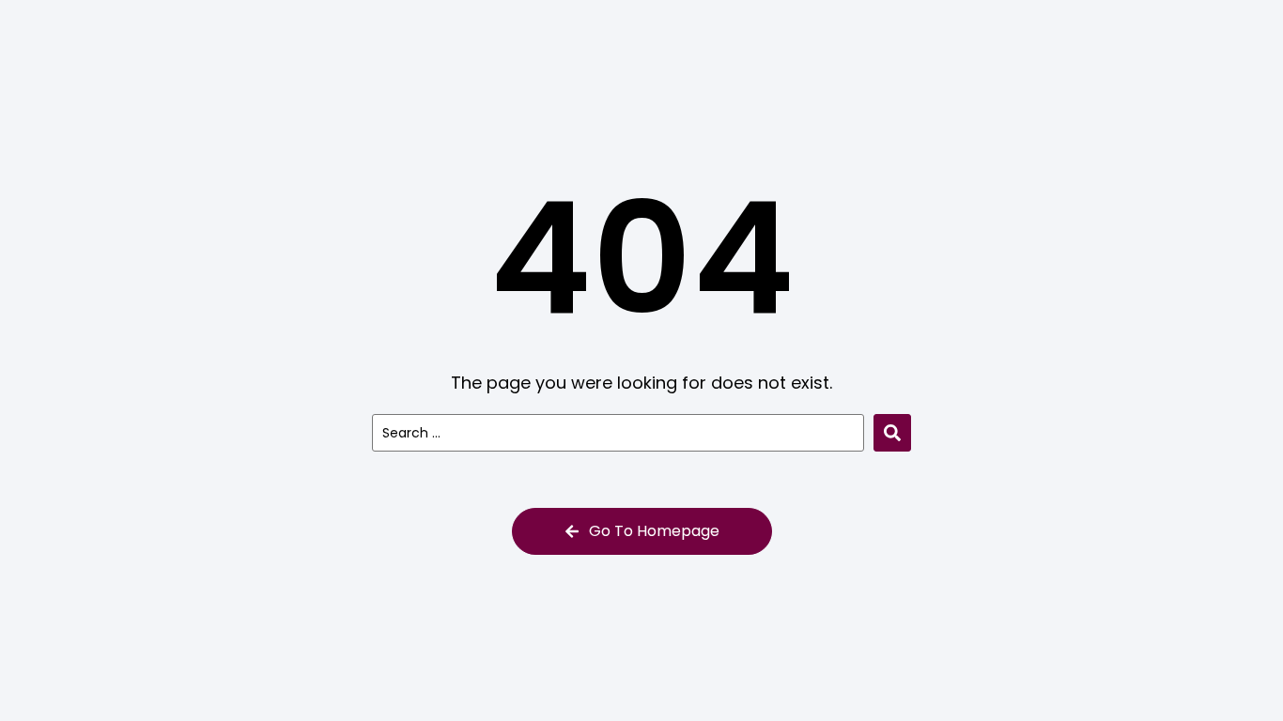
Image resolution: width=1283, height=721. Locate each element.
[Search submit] (892, 433)
